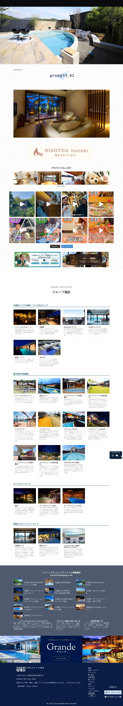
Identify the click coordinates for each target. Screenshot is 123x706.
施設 (89, 668)
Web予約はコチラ (113, 697)
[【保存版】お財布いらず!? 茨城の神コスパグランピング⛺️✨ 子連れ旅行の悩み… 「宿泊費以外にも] (48, 230)
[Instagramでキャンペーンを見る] (35, 262)
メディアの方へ (94, 691)
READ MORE (61, 658)
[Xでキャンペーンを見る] (44, 262)
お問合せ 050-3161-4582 (26, 679)
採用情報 (91, 693)
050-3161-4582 (114, 692)
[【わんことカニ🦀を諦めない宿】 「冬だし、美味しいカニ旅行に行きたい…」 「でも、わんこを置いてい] (101, 230)
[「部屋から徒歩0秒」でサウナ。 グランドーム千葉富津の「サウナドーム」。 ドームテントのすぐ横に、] (74, 204)
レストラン (92, 673)
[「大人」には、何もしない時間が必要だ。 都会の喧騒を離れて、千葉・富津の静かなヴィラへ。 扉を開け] (48, 204)
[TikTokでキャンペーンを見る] (52, 262)
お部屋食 (91, 677)
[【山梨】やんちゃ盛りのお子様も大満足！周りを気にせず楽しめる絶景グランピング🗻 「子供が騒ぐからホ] (22, 230)
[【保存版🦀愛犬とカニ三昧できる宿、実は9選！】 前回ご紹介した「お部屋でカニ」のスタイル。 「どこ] (101, 204)
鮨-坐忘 (91, 675)
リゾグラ (91, 689)
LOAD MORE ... (61, 186)
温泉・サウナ (93, 670)
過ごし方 (91, 679)
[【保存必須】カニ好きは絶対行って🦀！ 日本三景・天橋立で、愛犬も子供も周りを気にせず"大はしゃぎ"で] (74, 230)
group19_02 (62, 75)
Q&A (90, 684)
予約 (91, 696)
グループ (91, 686)
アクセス (91, 682)
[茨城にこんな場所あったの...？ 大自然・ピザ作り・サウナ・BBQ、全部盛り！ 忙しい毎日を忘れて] (22, 204)
